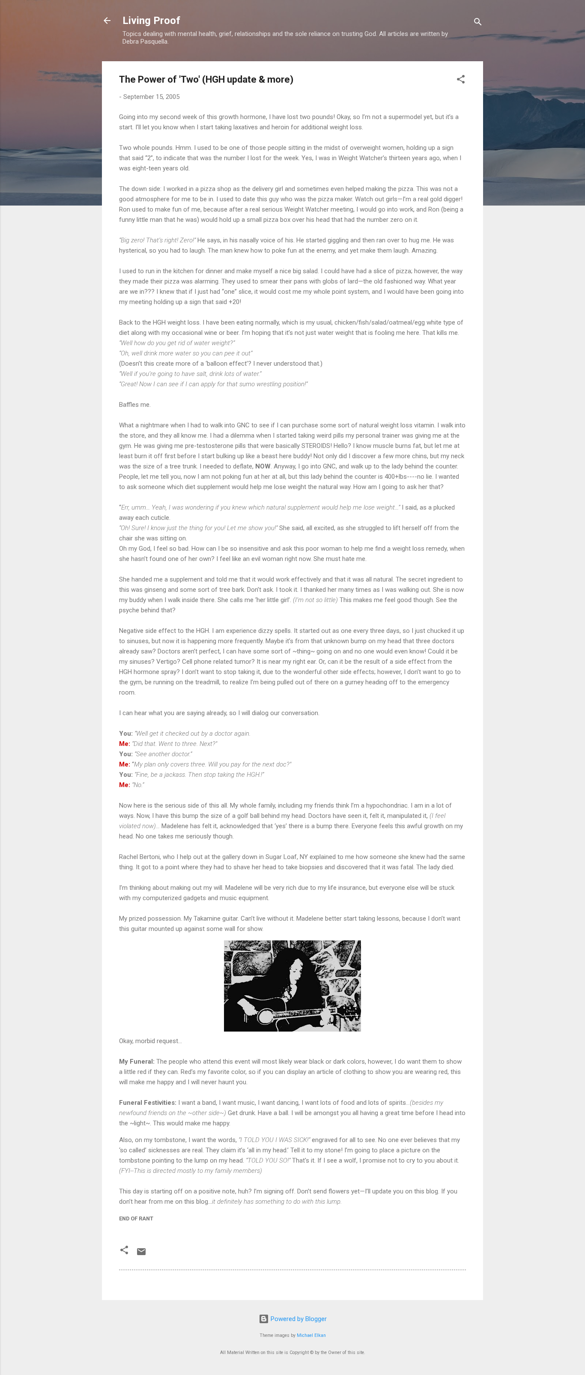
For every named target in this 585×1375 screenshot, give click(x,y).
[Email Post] (141, 1255)
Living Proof (151, 21)
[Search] (478, 23)
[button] (461, 80)
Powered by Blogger (298, 1319)
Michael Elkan (311, 1335)
